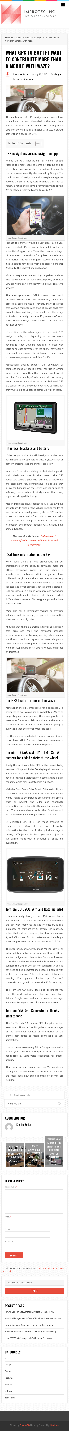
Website (9, 1241)
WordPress (54, 1425)
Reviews (8, 1384)
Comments (11, 1187)
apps (7, 1358)
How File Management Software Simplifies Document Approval (33, 1318)
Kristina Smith (21, 74)
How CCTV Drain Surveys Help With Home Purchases (28, 1338)
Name (8, 1217)
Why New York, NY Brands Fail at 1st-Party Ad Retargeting (30, 1331)
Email (8, 1229)
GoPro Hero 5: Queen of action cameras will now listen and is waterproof (34, 540)
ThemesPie (25, 1425)
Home (10, 37)
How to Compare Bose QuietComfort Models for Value (29, 1325)
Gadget (19, 37)
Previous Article (22, 1095)
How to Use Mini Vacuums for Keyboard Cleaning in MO (29, 1311)
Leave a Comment (24, 79)
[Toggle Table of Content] (37, 143)
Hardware (9, 1378)
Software (9, 1391)
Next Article (14, 1103)
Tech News (10, 1397)
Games (8, 1371)
